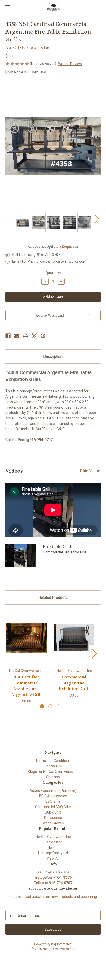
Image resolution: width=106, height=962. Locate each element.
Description (53, 356)
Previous (9, 219)
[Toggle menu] (7, 7)
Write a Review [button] (70, 64)
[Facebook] (8, 335)
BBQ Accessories (53, 796)
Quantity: (53, 273)
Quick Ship (53, 812)
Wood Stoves (53, 823)
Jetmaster (53, 842)
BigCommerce (61, 944)
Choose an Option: (53, 246)
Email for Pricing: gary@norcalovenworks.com (49, 261)
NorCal (53, 847)
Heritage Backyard (53, 853)
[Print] (25, 335)
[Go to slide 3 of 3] (58, 706)
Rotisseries (53, 818)
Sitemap (53, 777)
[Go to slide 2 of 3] (50, 706)
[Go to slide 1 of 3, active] (42, 706)
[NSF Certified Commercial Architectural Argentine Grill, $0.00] (26, 638)
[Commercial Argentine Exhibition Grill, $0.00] (74, 638)
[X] (34, 335)
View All (53, 858)
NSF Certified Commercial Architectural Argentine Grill (26, 686)
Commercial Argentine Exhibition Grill (74, 683)
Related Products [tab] (53, 597)
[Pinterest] (43, 335)
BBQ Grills (53, 801)
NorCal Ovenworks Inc (53, 837)
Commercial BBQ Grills (53, 807)
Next (97, 219)
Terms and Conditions (53, 761)
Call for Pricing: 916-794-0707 (36, 255)
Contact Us (53, 766)
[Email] (16, 335)
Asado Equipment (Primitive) (53, 791)
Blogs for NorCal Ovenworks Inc (53, 771)
